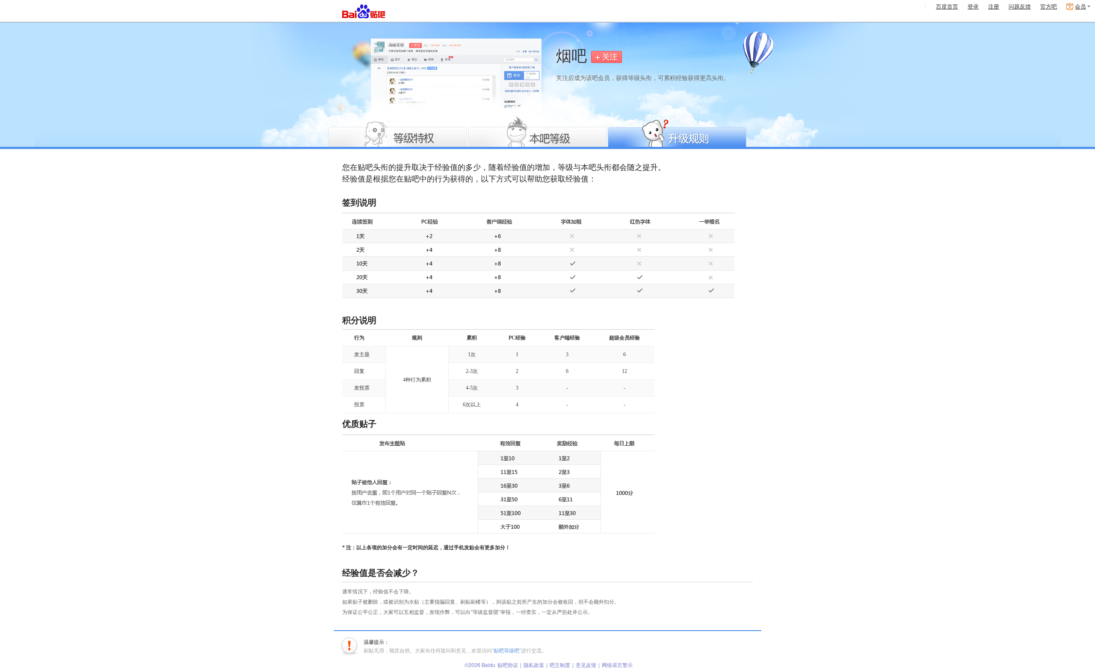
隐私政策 (534, 664)
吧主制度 (560, 664)
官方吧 (1048, 6)
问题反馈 (1020, 6)
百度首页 (947, 6)
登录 (973, 6)
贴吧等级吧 (506, 650)
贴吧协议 (507, 664)
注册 (993, 6)
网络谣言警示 (617, 664)
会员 (1080, 6)
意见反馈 (586, 664)
